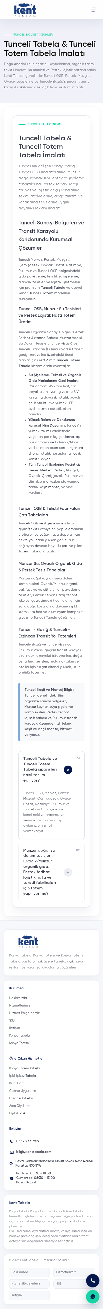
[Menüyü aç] (93, 9)
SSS (11, 1020)
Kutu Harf (16, 1083)
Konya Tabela (19, 1035)
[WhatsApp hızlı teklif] (93, 1296)
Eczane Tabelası (21, 1098)
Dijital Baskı (17, 1113)
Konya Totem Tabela (24, 1068)
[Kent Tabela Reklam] (26, 9)
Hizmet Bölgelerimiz (24, 1013)
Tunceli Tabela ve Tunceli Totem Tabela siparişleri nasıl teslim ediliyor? (40, 769)
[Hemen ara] (93, 1280)
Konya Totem (19, 1043)
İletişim (14, 1028)
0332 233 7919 (27, 1141)
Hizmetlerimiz (19, 1005)
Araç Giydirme (19, 1106)
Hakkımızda (18, 998)
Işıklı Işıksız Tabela (22, 1076)
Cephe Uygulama (22, 1091)
